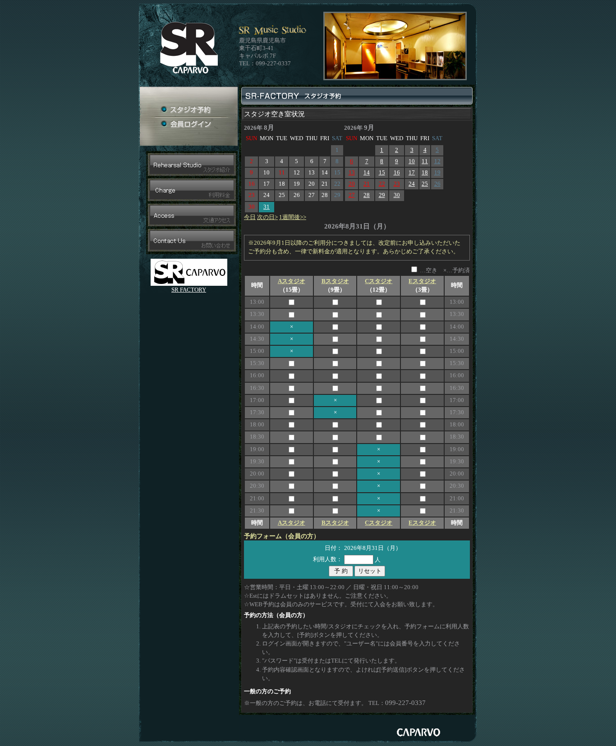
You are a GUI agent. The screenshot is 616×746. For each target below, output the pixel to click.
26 (437, 184)
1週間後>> (292, 217)
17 (412, 172)
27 (352, 195)
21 (366, 184)
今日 (250, 217)
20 (352, 184)
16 (397, 172)
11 (425, 161)
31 (266, 207)
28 (366, 195)
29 (382, 195)
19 (437, 172)
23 (397, 184)
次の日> (267, 217)
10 (412, 161)
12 (437, 161)
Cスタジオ (378, 281)
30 (397, 195)
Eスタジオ (422, 281)
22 (382, 184)
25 (425, 184)
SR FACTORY (188, 290)
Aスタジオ (291, 281)
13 (352, 172)
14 (366, 172)
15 (382, 172)
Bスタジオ (335, 281)
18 (425, 172)
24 (412, 184)
